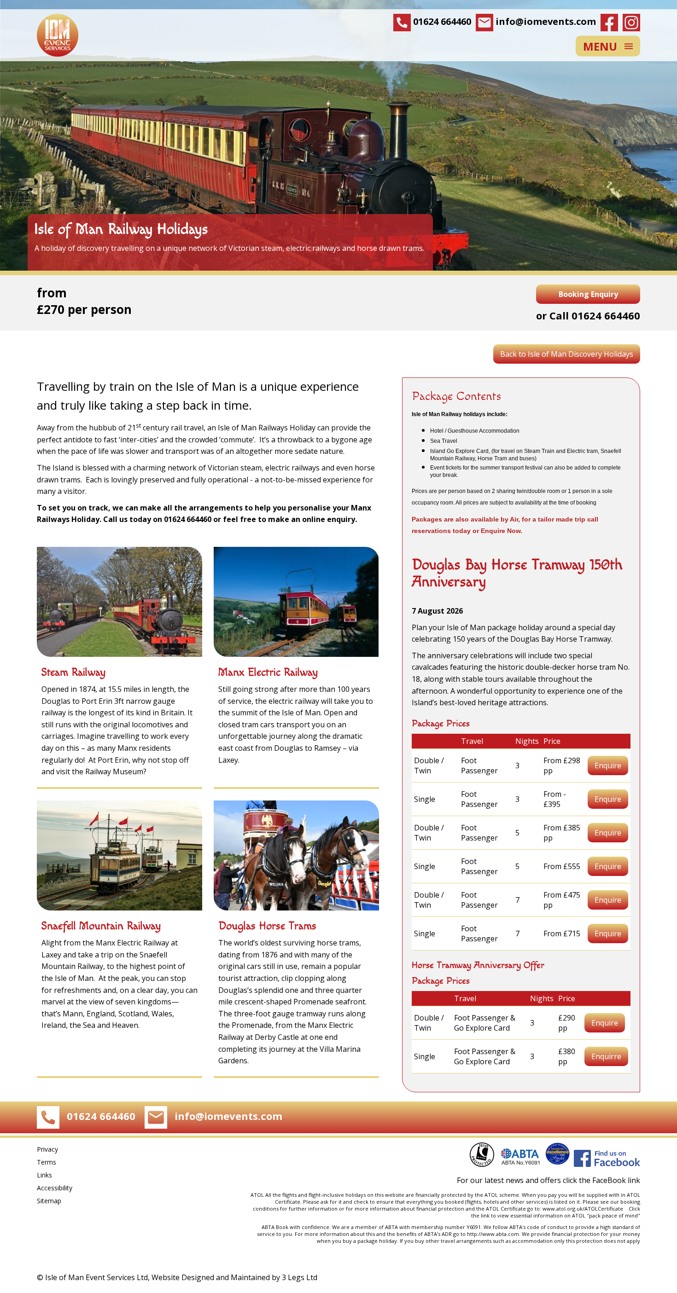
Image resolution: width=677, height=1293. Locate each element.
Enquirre (606, 1056)
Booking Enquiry (588, 294)
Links (44, 1175)
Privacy (47, 1149)
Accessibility (54, 1187)
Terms (46, 1162)
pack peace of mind (613, 1215)
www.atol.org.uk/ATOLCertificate (584, 1208)
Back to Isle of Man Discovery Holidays (566, 354)
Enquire (608, 765)
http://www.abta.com (493, 1233)
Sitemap (49, 1200)
